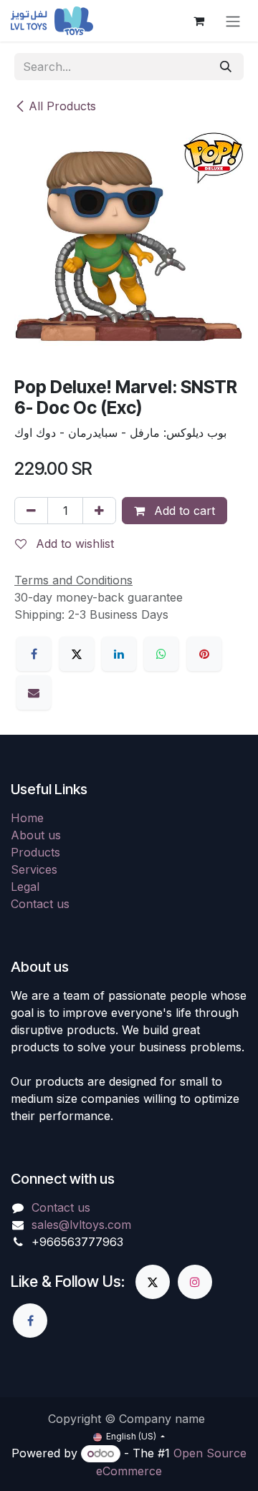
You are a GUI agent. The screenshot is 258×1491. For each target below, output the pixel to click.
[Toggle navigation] (233, 21)
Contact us (40, 904)
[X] (76, 654)
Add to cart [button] (182, 510)
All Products (62, 106)
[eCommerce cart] (198, 20)
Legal (25, 886)
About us (36, 835)
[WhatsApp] (161, 654)
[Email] (33, 692)
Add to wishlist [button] (73, 543)
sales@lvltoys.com (81, 1224)
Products (35, 852)
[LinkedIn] (119, 654)
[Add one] (99, 510)
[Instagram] (195, 1282)
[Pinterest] (204, 654)
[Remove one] (31, 510)
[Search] (226, 66)
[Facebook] (33, 654)
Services (34, 869)
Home (27, 818)
